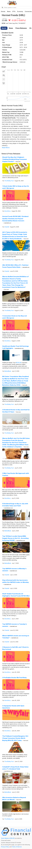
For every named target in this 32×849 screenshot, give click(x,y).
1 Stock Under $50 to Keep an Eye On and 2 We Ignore (15, 187)
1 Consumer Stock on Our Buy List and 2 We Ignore (14, 317)
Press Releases (21, 28)
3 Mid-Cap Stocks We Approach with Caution (15, 474)
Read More (5, 147)
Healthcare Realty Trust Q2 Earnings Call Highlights (15, 347)
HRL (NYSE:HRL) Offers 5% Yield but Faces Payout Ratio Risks (15, 266)
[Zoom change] (3, 75)
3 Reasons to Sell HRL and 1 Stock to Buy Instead (15, 648)
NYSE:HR (18, 362)
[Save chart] (3, 83)
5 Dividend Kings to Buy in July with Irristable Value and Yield (15, 506)
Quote (4, 28)
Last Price (4, 18)
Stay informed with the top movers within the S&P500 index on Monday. (15, 582)
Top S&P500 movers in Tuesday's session (14, 625)
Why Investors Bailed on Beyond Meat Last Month (14, 798)
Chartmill (6, 227)
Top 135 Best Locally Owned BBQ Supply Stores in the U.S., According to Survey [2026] (15, 538)
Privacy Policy (5, 846)
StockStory (7, 211)
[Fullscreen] (3, 79)
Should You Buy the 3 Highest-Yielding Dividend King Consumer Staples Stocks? (14, 159)
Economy (20, 11)
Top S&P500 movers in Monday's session (14, 570)
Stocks (3, 11)
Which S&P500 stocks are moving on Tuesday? (15, 637)
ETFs (13, 11)
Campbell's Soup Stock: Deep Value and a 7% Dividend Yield (15, 769)
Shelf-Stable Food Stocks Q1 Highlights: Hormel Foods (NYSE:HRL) (16, 595)
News (9, 11)
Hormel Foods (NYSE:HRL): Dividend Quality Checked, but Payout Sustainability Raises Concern (15, 220)
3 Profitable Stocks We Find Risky (14, 677)
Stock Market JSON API (7, 838)
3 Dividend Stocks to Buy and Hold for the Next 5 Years (16, 411)
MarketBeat (7, 371)
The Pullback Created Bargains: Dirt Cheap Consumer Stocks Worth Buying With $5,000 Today (15, 738)
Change (18, 18)
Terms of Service (17, 846)
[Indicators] (3, 71)
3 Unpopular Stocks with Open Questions (13, 707)
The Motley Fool (9, 180)
